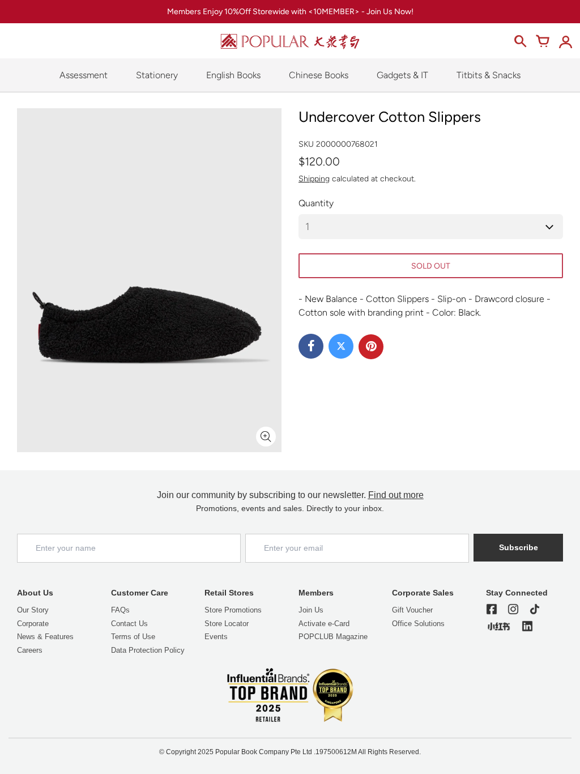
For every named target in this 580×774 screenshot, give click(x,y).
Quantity (316, 203)
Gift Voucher (412, 610)
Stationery (157, 75)
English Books (233, 75)
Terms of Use (133, 636)
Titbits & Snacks (489, 75)
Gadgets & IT (402, 75)
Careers (29, 650)
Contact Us (129, 623)
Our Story (33, 610)
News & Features (45, 636)
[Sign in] (565, 41)
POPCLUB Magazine (333, 636)
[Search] (520, 41)
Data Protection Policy (148, 650)
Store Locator (226, 623)
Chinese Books (318, 75)
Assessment (83, 75)
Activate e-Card (323, 623)
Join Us (310, 610)
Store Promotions (233, 610)
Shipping (314, 179)
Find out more (396, 495)
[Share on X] (341, 346)
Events (216, 636)
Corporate (33, 623)
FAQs (120, 610)
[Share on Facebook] (310, 346)
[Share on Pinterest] (371, 346)
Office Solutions (418, 623)
